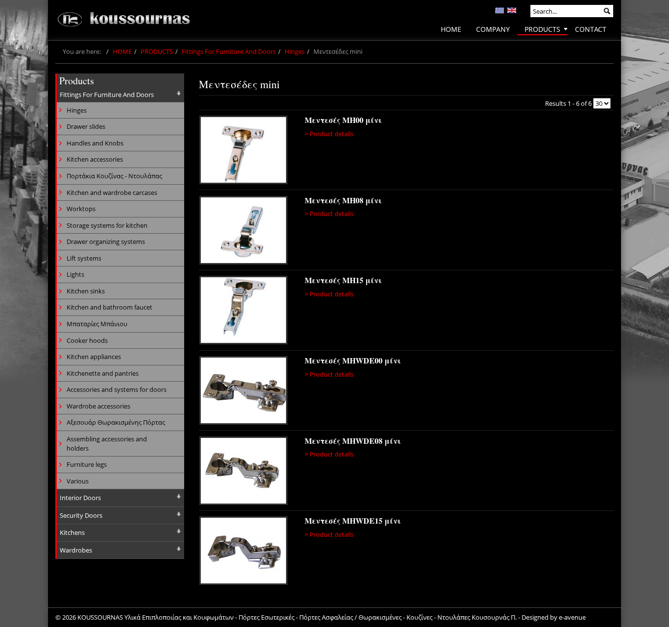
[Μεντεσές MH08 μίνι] (243, 231)
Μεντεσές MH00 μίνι (343, 119)
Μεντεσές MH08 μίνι (343, 200)
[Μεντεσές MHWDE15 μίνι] (245, 552)
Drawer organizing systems (106, 241)
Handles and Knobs (95, 143)
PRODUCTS (157, 51)
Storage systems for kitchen (107, 225)
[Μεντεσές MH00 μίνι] (243, 151)
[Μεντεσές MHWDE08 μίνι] (245, 472)
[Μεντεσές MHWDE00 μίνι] (245, 392)
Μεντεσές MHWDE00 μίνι (353, 360)
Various (78, 481)
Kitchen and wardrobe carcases (112, 192)
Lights (75, 274)
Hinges (295, 51)
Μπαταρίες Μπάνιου (97, 323)
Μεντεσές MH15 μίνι (343, 280)
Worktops (81, 208)
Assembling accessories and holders (107, 443)
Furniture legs (87, 464)
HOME (122, 51)
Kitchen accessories (95, 159)
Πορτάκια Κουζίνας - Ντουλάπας (114, 175)
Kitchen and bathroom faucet (109, 307)
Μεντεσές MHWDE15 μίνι (353, 520)
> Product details (329, 133)
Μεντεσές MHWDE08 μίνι (353, 440)
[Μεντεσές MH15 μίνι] (243, 311)
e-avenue (572, 617)
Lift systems (84, 258)
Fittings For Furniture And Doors (229, 51)
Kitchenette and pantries (103, 373)
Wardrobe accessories (98, 406)
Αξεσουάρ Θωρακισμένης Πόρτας (116, 422)
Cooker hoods (87, 340)
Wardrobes (76, 550)
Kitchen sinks (86, 291)
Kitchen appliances (94, 356)
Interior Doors (80, 497)
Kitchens (72, 532)
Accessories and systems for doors (117, 389)
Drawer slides (86, 126)
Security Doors (81, 515)
